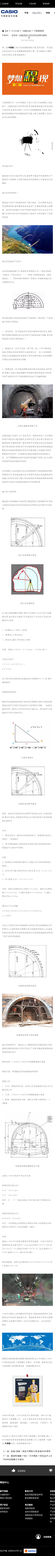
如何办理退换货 (32, 1512)
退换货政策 (30, 1508)
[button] (37, 14)
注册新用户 (5, 1494)
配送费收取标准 (32, 1498)
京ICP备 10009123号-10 (11, 1551)
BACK (5, 35)
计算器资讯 (39, 31)
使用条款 (4, 1512)
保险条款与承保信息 (34, 1515)
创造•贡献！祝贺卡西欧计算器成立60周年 (31, 1451)
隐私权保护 (5, 1508)
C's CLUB (15, 31)
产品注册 (32, 4)
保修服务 (29, 1518)
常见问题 (18, 4)
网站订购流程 (6, 1498)
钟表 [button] (48, 13)
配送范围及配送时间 (34, 1494)
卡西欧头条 (26, 31)
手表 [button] (26, 13)
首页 (6, 31)
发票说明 (46, 4)
